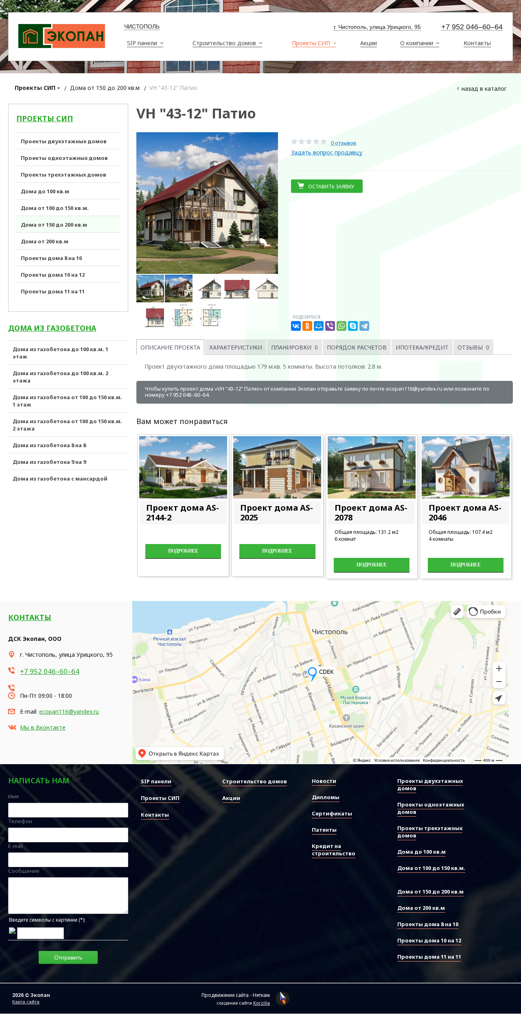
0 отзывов (343, 143)
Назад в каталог (484, 88)
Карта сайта (25, 1002)
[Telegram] (364, 326)
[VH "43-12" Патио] (207, 203)
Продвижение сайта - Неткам (235, 995)
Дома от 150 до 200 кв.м (105, 88)
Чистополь (142, 26)
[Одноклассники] (307, 326)
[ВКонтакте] (296, 326)
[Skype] (353, 326)
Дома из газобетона (52, 328)
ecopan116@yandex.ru (69, 711)
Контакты (29, 617)
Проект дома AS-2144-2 (182, 512)
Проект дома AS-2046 (465, 512)
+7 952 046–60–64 (472, 27)
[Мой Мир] (319, 326)
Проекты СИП (35, 88)
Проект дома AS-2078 (371, 512)
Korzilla (261, 1003)
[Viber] (330, 326)
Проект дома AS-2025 (276, 512)
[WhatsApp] (341, 326)
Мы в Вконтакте (43, 727)
